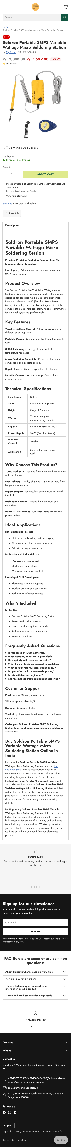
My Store (11, 52)
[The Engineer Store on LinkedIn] (15, 1113)
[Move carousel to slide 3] (36, 887)
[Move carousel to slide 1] (31, 887)
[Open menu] (4, 7)
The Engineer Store (30, 1131)
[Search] (64, 17)
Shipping (7, 203)
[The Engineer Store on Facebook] (4, 1113)
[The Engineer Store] (35, 7)
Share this (13, 213)
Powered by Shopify (52, 1131)
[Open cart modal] (65, 7)
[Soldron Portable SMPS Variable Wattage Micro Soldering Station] (35, 104)
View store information (16, 195)
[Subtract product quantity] (6, 174)
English (7, 1125)
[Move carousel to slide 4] (39, 887)
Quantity (7, 167)
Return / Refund (19, 1140)
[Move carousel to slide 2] (34, 887)
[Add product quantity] (18, 174)
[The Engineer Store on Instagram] (10, 1113)
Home (5, 26)
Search (6, 1140)
